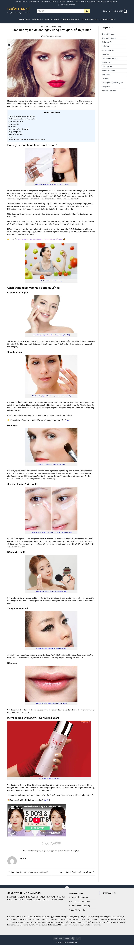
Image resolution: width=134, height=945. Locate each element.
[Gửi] (87, 11)
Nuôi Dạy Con (107, 66)
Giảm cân (105, 54)
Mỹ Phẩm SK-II (24, 19)
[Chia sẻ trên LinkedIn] (59, 843)
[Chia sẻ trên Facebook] (44, 843)
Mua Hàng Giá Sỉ (112, 1)
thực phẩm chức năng (90, 917)
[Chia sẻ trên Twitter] (47, 843)
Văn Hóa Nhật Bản (109, 91)
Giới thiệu (70, 1)
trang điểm (60, 104)
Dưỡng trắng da (108, 50)
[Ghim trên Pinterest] (55, 843)
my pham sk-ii (107, 62)
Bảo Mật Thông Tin (21, 1)
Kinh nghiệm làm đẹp (109, 58)
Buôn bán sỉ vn (13, 917)
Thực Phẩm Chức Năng (89, 19)
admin (59, 36)
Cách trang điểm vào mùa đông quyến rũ (22, 119)
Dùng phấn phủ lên (14, 132)
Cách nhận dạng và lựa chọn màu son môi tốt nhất (29, 872)
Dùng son (11, 137)
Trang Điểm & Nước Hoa (69, 19)
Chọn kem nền (13, 124)
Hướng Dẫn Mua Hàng (97, 1)
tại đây (46, 800)
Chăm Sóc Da (37, 19)
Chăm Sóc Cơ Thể (51, 19)
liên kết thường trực (73, 851)
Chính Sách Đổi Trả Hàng (48, 1)
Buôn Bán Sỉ (18, 9)
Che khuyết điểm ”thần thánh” (18, 129)
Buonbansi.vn (109, 893)
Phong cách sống (108, 70)
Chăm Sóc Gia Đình (107, 19)
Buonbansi (40, 106)
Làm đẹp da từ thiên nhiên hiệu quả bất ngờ (75, 872)
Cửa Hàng (62, 1)
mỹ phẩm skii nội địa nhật (63, 917)
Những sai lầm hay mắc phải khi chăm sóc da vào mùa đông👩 (41, 239)
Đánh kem (12, 126)
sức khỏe (105, 79)
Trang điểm (45, 27)
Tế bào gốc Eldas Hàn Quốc (112, 83)
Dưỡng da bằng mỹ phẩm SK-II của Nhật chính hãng (26, 139)
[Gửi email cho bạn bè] (51, 843)
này (68, 420)
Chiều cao (105, 46)
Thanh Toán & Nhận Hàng (67, 4)
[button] (106, 11)
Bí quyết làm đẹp (56, 27)
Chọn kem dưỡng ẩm (15, 121)
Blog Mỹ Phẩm (34, 1)
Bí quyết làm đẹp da (109, 38)
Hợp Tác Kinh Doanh (82, 1)
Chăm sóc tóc (107, 42)
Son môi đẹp (106, 74)
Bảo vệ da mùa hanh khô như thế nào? (21, 116)
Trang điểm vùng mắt (15, 134)
